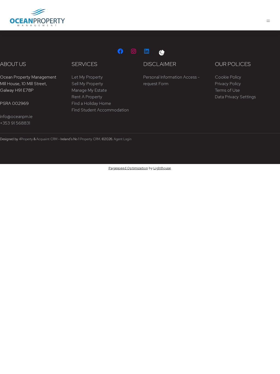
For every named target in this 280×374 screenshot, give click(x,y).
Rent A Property (87, 97)
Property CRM (90, 139)
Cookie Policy (228, 77)
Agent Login (123, 139)
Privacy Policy (228, 84)
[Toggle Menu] (268, 21)
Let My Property (87, 77)
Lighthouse (162, 168)
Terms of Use (227, 90)
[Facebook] (120, 51)
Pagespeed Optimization (128, 168)
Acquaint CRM (46, 139)
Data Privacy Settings (235, 97)
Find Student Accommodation (100, 110)
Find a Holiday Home (91, 103)
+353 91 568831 (15, 123)
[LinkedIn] (146, 51)
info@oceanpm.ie (16, 116)
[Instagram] (133, 51)
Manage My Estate (89, 90)
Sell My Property (87, 84)
